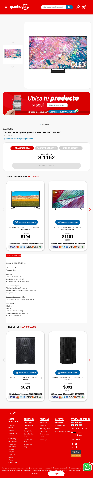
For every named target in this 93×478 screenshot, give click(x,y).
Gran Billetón (28, 426)
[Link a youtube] (76, 444)
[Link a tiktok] (76, 447)
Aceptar (56, 474)
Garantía (43, 426)
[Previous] (3, 208)
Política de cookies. (74, 470)
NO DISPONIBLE (46, 166)
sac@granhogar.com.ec (63, 431)
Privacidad (43, 423)
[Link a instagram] (72, 447)
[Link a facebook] (72, 444)
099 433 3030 (60, 426)
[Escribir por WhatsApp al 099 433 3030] (69, 111)
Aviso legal (43, 440)
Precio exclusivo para (19, 139)
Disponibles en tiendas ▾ (57, 105)
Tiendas (11, 430)
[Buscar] (69, 7)
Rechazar (34, 473)
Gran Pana (28, 423)
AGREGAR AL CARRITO (27, 222)
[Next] (89, 208)
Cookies (42, 437)
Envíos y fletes (45, 429)
